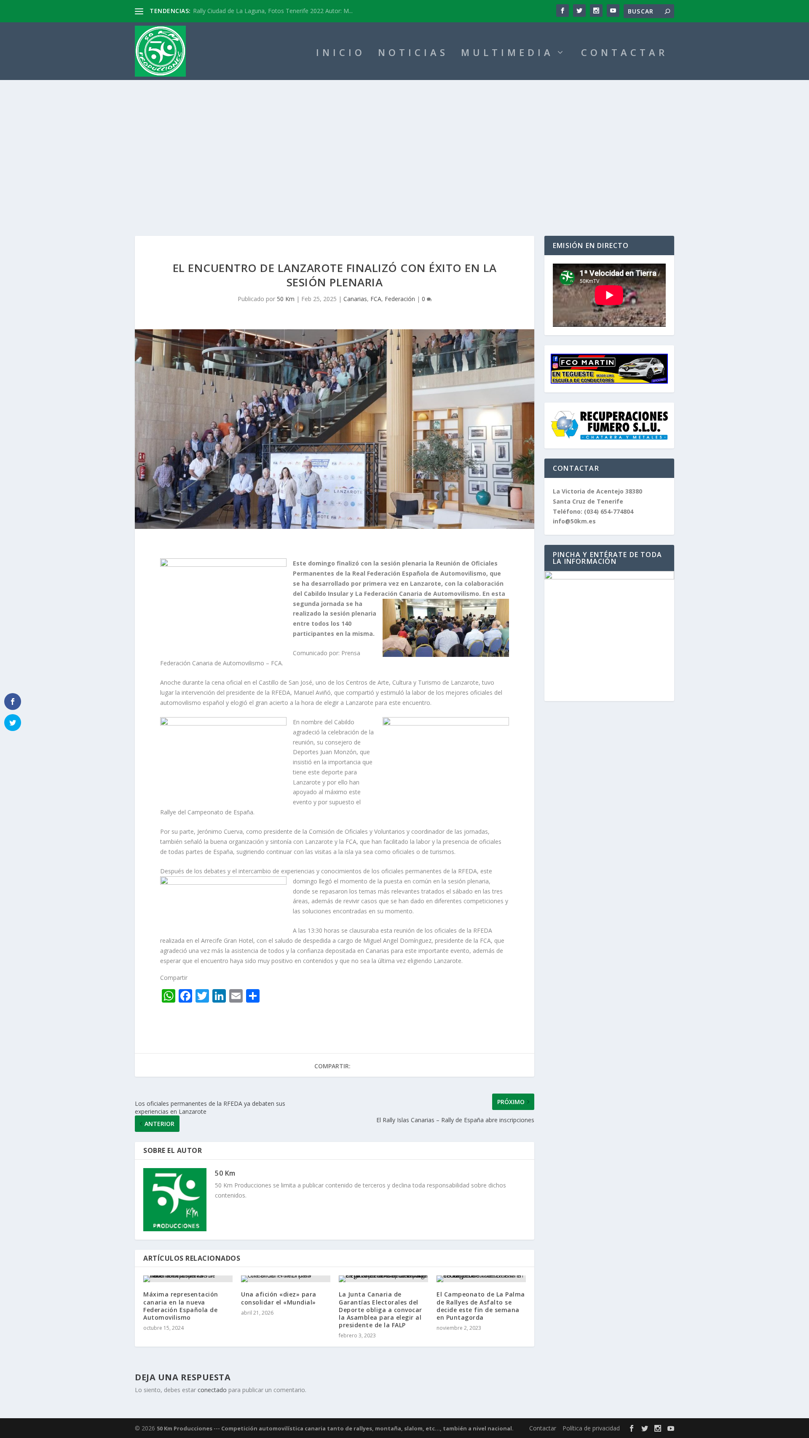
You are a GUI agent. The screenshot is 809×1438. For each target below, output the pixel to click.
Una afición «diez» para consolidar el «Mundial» (278, 1298)
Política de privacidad (591, 1428)
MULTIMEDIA (507, 54)
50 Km (286, 299)
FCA (375, 299)
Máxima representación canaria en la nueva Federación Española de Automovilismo (180, 1305)
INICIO (340, 54)
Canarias (355, 299)
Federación (400, 299)
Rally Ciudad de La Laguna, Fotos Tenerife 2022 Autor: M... (273, 11)
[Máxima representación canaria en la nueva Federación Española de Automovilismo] (188, 1278)
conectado (212, 1390)
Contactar (542, 1428)
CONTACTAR (624, 54)
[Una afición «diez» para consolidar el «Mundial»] (285, 1278)
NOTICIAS (413, 54)
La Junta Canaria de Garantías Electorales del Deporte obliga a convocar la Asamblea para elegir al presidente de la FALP (380, 1309)
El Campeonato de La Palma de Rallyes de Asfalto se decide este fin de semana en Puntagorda (481, 1305)
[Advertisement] (404, 143)
